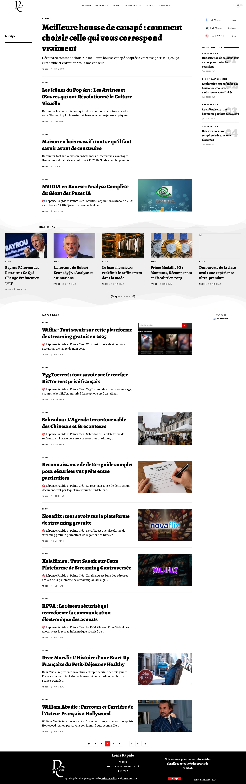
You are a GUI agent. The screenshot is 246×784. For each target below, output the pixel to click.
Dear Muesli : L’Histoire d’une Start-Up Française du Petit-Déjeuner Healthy (86, 661)
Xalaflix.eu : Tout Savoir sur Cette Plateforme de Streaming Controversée (86, 564)
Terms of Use (129, 778)
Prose (45, 69)
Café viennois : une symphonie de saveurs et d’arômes (217, 135)
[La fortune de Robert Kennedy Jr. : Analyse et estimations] (74, 245)
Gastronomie (210, 53)
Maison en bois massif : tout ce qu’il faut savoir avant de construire (86, 145)
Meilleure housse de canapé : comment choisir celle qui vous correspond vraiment (112, 37)
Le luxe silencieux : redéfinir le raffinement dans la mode (122, 273)
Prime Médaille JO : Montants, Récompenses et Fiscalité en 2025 (171, 273)
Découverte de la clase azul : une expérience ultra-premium (217, 273)
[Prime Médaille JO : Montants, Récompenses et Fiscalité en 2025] (171, 245)
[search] (229, 5)
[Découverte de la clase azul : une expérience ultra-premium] (220, 245)
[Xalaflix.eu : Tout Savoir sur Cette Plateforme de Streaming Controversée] (165, 570)
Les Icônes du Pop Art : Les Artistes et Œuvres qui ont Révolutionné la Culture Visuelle (87, 96)
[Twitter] (220, 28)
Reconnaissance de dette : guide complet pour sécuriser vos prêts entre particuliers (87, 471)
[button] (112, 296)
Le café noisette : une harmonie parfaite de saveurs (220, 111)
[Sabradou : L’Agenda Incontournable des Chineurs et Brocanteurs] (165, 428)
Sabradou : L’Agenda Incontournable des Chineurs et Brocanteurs (84, 423)
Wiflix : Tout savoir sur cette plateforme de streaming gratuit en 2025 (87, 333)
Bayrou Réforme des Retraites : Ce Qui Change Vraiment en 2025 (22, 275)
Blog (45, 18)
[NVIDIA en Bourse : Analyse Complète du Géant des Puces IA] (165, 195)
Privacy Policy (109, 778)
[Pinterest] (220, 36)
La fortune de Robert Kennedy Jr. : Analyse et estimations (73, 273)
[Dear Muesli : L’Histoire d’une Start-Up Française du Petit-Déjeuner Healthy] (165, 669)
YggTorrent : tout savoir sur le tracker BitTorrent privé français (85, 378)
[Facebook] (220, 20)
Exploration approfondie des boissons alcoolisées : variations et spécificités (220, 88)
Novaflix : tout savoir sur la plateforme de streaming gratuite (86, 519)
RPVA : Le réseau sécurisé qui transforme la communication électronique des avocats (76, 612)
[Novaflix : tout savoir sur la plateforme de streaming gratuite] (165, 525)
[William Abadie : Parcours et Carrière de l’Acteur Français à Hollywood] (165, 716)
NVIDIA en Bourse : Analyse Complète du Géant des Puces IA (85, 190)
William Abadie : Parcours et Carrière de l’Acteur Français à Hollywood (87, 710)
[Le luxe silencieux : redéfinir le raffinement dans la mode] (123, 245)
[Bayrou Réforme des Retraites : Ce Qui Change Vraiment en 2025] (26, 245)
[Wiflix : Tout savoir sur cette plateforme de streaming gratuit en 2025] (165, 339)
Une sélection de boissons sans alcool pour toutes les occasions (220, 62)
